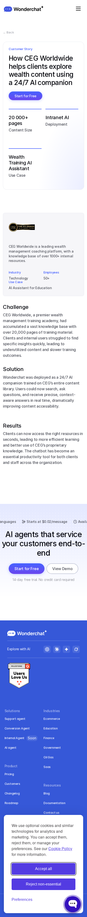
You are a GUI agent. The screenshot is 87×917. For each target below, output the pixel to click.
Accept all (43, 869)
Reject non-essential (43, 884)
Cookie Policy (60, 848)
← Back (8, 32)
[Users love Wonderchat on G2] (19, 676)
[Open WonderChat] (73, 904)
